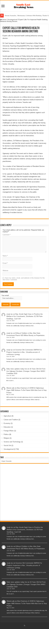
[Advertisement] (24, 494)
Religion (6, 438)
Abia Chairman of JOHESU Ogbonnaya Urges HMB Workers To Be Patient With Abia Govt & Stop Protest (26, 390)
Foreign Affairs (9, 431)
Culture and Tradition (11, 420)
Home (4, 19)
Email (5, 263)
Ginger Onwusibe (6, 461)
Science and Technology (12, 442)
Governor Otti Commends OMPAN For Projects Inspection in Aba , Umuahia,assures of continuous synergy (24, 352)
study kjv (9, 314)
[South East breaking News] (24, 5)
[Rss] (24, 625)
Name (5, 256)
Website (5, 270)
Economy (7, 423)
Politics (6, 434)
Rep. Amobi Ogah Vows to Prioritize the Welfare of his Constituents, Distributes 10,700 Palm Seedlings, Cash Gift (24, 316)
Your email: (5, 295)
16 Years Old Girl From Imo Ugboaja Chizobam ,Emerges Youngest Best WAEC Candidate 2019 (25, 371)
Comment (6, 235)
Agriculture (7, 416)
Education (7, 427)
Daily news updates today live (16, 369)
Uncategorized (12, 19)
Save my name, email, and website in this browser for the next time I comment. (24, 279)
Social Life (7, 445)
